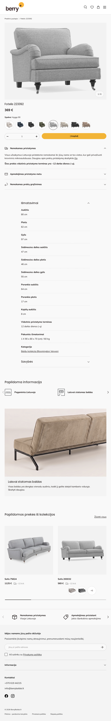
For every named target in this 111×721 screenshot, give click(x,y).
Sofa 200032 (64, 579)
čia (75, 158)
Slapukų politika (56, 714)
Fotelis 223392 (26, 19)
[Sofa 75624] (29, 550)
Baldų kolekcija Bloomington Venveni (40, 351)
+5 (92, 590)
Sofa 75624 (11, 579)
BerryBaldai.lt (16, 710)
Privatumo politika (32, 654)
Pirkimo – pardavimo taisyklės (16, 714)
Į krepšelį (74, 136)
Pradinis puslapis (11, 19)
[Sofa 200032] (82, 550)
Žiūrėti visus (100, 516)
